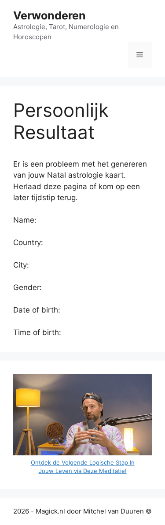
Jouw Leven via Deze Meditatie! (83, 470)
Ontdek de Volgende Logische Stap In (83, 462)
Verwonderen (49, 15)
